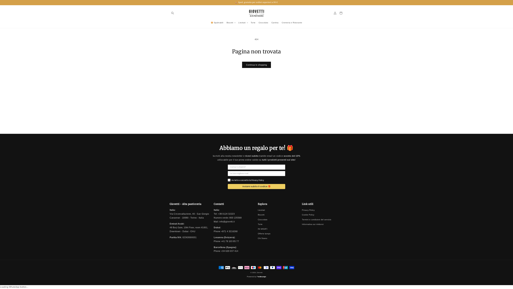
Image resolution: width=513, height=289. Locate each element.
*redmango (261, 277)
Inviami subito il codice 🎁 (256, 186)
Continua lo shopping (256, 65)
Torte (260, 224)
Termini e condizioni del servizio (316, 219)
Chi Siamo (262, 238)
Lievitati (261, 210)
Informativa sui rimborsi (313, 224)
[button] (173, 13)
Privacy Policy (308, 210)
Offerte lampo (264, 234)
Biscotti (261, 215)
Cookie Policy (308, 215)
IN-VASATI (262, 229)
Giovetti (260, 272)
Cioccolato (262, 219)
